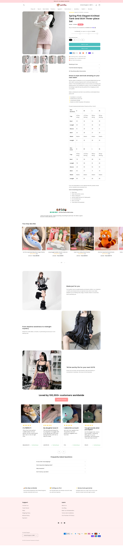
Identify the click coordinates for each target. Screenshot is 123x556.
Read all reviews (61, 399)
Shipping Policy (26, 513)
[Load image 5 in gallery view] (61, 60)
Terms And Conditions (68, 513)
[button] (23, 5)
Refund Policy (26, 515)
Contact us (25, 505)
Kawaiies (28, 540)
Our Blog (64, 508)
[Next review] (63, 451)
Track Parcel (25, 508)
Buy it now (85, 48)
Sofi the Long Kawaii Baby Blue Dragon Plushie (34, 252)
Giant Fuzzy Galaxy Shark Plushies (82, 252)
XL (82, 39)
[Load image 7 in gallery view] (35, 68)
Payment (24, 518)
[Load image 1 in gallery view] (26, 60)
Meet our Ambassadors (68, 510)
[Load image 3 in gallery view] (44, 60)
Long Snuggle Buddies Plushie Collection (58, 252)
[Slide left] (58, 262)
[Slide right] (64, 262)
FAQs (23, 510)
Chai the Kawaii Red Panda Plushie (106, 252)
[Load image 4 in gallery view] (53, 60)
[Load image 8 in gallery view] (44, 68)
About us (64, 505)
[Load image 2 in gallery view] (35, 60)
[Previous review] (59, 451)
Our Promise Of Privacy (68, 515)
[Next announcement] (100, 1)
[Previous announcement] (22, 1)
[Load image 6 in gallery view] (26, 68)
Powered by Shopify (34, 540)
